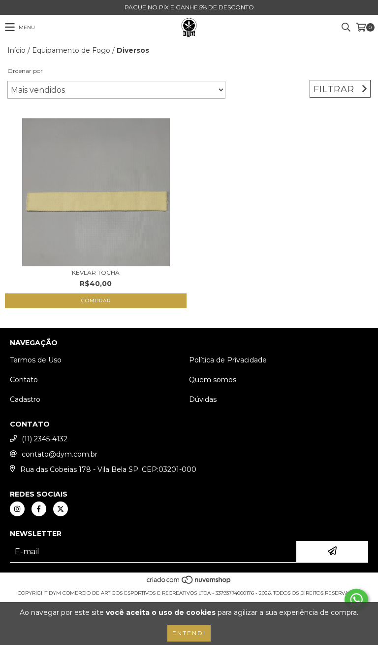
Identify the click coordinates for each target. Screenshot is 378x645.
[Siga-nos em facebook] (39, 509)
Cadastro (25, 399)
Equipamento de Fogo (71, 50)
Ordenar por (25, 70)
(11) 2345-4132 (44, 438)
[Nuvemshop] (189, 583)
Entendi (189, 633)
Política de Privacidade (228, 360)
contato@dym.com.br (59, 454)
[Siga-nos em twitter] (60, 509)
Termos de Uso (36, 360)
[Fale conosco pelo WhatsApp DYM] (356, 599)
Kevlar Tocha (96, 272)
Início (16, 50)
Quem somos (212, 379)
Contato (24, 379)
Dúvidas (203, 399)
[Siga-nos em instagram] (17, 509)
